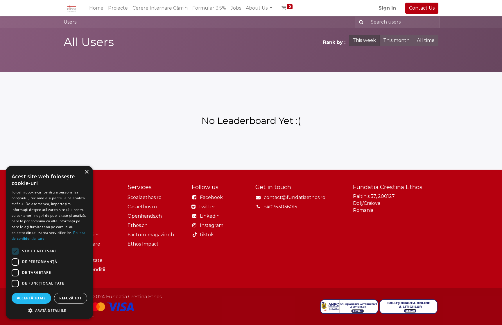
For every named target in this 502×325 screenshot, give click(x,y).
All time (426, 40)
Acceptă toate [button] (31, 298)
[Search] (360, 22)
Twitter (206, 206)
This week (364, 40)
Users (70, 22)
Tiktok (205, 234)
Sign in (387, 8)
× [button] (86, 172)
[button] (49, 310)
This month (396, 40)
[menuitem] (96, 8)
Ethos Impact (143, 244)
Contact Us (422, 8)
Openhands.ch (145, 216)
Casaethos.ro (142, 206)
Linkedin (210, 216)
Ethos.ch (138, 225)
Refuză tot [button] (70, 298)
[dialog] (49, 242)
